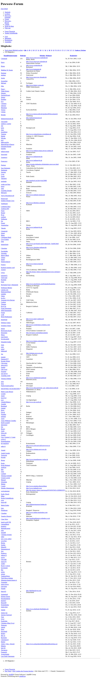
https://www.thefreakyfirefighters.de (37, 609)
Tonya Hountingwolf (7, 195)
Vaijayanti (4, 278)
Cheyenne (4, 363)
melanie (3, 416)
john (2, 530)
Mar (2, 469)
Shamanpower (5, 549)
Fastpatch (4, 652)
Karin (3, 463)
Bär (2, 570)
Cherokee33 (5, 640)
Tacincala (4, 455)
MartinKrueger (5, 528)
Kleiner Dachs (5, 596)
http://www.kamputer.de (33, 69)
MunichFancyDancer (7, 144)
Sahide (3, 610)
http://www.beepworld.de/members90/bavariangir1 (42, 114)
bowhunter (4, 568)
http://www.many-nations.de (35, 319)
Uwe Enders (5, 239)
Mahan (3, 484)
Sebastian (4, 482)
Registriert (73, 55)
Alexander (4, 121)
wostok (3, 394)
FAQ (6, 36)
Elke (2, 86)
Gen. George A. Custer (8, 437)
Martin (3, 136)
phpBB (11, 674)
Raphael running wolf (8, 267)
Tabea (3, 296)
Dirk (2, 241)
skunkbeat (4, 132)
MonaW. (3, 547)
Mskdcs (3, 646)
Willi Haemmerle (6, 310)
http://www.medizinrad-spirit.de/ (36, 378)
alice (2, 381)
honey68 (3, 502)
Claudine (4, 513)
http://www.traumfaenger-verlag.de (37, 459)
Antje (2, 431)
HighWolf (4, 320)
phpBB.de (22, 676)
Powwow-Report (8, 22)
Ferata (3, 312)
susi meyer (4, 373)
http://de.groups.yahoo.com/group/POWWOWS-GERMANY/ (45, 490)
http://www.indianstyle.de (34, 160)
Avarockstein (5, 654)
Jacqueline (4, 81)
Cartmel (3, 474)
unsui (2, 349)
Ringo (3, 66)
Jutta (2, 188)
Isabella (3, 148)
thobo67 (3, 601)
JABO (3, 564)
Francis (3, 264)
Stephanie (4, 170)
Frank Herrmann (6, 308)
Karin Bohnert (5, 465)
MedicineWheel (6, 292)
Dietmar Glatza (5, 323)
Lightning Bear (5, 206)
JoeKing (3, 467)
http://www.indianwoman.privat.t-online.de (39, 150)
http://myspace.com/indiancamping (37, 333)
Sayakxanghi (5, 339)
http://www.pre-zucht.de (33, 402)
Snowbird (4, 154)
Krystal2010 (5, 443)
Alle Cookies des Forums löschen (22, 671)
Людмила (4, 650)
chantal (3, 408)
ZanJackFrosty (5, 95)
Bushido (3, 280)
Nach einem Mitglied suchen (14, 50)
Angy (3, 418)
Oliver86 (4, 559)
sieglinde (4, 181)
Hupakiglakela (5, 598)
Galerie (7, 24)
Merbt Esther (5, 505)
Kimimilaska (5, 605)
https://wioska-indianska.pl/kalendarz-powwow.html (42, 164)
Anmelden (8, 42)
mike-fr (3, 446)
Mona (3, 335)
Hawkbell (4, 631)
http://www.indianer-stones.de (35, 195)
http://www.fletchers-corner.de (35, 203)
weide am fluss (5, 184)
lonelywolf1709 (6, 522)
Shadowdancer (5, 262)
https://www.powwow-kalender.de (37, 58)
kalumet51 (4, 275)
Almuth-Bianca (6, 402)
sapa (2, 347)
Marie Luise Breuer (7, 391)
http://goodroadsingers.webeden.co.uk (38, 518)
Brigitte (3, 115)
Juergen (3, 172)
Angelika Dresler (6, 190)
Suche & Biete (9, 26)
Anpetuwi (4, 157)
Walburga (4, 219)
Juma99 (3, 532)
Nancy (3, 89)
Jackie (3, 78)
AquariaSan (4, 225)
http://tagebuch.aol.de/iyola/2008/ (36, 180)
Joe (2, 354)
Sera (2, 383)
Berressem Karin (6, 330)
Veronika (4, 253)
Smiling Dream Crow (7, 201)
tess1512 (3, 398)
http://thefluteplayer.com (33, 590)
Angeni (3, 270)
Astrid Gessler (5, 453)
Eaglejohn (4, 621)
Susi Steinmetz (5, 168)
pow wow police (6, 539)
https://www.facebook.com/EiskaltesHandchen (40, 284)
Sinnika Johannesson (7, 488)
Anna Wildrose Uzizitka (8, 421)
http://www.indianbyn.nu (34, 488)
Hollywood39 (5, 423)
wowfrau (4, 541)
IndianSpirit (4, 244)
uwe (2, 400)
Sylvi (2, 619)
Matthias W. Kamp (7, 70)
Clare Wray (4, 519)
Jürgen (3, 97)
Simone (3, 93)
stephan (3, 75)
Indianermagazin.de (7, 119)
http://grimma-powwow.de (34, 353)
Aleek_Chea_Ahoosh (7, 644)
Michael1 (4, 193)
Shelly (3, 259)
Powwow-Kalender (8, 16)
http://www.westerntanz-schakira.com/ (38, 325)
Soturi (3, 233)
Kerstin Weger (5, 361)
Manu (3, 235)
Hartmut (3, 73)
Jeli (2, 126)
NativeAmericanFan (7, 386)
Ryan (2, 215)
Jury (2, 551)
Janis (2, 345)
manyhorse (4, 337)
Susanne (3, 371)
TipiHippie (4, 203)
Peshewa (4, 553)
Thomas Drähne (6, 378)
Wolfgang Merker (6, 288)
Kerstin (3, 457)
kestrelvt (3, 526)
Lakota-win (4, 290)
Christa (3, 112)
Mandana (4, 108)
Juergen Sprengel (6, 615)
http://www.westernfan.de (34, 65)
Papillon (3, 99)
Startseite (7, 12)
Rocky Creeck (5, 566)
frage (2, 282)
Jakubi (3, 627)
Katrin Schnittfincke (7, 498)
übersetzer (4, 425)
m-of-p (3, 298)
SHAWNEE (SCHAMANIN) (10, 389)
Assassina (4, 582)
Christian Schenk (6, 534)
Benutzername (12, 55)
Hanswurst (4, 198)
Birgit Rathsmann (6, 317)
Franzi (3, 223)
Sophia (3, 545)
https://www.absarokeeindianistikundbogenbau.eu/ (42, 644)
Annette (3, 404)
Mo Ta (3, 635)
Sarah (3, 176)
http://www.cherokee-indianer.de (36, 247)
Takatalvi (4, 178)
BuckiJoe (4, 638)
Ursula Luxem (5, 478)
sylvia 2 (3, 439)
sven (2, 500)
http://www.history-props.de (35, 85)
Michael (3, 83)
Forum (7, 19)
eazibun (3, 217)
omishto (3, 294)
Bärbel (3, 642)
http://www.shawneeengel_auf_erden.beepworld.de (42, 388)
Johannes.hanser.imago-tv (9, 580)
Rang (5, 55)
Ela (2, 427)
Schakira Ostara (6, 325)
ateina (3, 572)
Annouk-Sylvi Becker (8, 300)
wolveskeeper (5, 491)
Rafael (3, 213)
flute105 (3, 591)
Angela (3, 435)
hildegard (4, 351)
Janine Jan (4, 613)
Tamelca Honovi (6, 516)
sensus (3, 574)
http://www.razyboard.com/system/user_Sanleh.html (42, 243)
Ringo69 (3, 603)
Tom (2, 617)
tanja (2, 128)
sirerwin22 (4, 365)
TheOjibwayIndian (7, 578)
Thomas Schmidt (6, 476)
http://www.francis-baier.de (34, 264)
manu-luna (4, 607)
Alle (25, 50)
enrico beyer (5, 584)
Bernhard (4, 406)
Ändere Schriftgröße (11, 33)
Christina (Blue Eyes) (7, 623)
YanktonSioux (5, 576)
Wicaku (3, 138)
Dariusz (3, 165)
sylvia (3, 272)
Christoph (4, 58)
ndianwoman (5, 151)
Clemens (3, 103)
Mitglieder (8, 38)
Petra (2, 629)
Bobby (3, 633)
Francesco (4, 161)
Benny (3, 429)
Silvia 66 (4, 433)
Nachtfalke (4, 251)
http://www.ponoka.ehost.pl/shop (36, 486)
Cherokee (4, 248)
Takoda (3, 228)
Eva (2, 101)
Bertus (3, 543)
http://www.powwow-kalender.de (36, 61)
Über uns (7, 28)
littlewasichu (5, 142)
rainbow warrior (6, 124)
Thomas (3, 304)
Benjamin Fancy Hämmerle (9, 285)
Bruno (3, 460)
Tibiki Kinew (5, 91)
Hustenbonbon (5, 441)
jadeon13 (4, 555)
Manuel (3, 480)
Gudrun (3, 302)
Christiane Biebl (6, 237)
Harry (3, 62)
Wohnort (49, 55)
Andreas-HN (5, 209)
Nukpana (4, 625)
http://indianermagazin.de (34, 118)
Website (42, 55)
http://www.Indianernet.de (34, 156)
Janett (3, 396)
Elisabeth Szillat (6, 342)
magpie (3, 357)
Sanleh (3, 367)
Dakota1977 (5, 359)
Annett (3, 450)
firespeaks (4, 333)
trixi (2, 140)
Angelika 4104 (5, 376)
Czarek (3, 486)
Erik (2, 508)
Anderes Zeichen (80, 50)
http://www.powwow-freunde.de (36, 77)
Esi (2, 221)
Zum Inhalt (4, 9)
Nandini (3, 414)
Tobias (3, 257)
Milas (2, 496)
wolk (2, 315)
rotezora (3, 105)
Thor (2, 471)
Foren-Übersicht (10, 31)
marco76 (3, 561)
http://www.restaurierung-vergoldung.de (38, 134)
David (3, 412)
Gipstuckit (4, 231)
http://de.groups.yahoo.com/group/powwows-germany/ (43, 272)
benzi (2, 186)
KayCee (3, 306)
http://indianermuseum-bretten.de (36, 504)
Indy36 (3, 648)
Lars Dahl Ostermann (7, 656)
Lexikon (7, 14)
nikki (2, 537)
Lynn (2, 174)
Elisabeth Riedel (6, 146)
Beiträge (23, 55)
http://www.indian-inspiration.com (36, 512)
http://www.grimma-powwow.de (36, 449)
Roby (2, 410)
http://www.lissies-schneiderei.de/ (36, 341)
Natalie (3, 588)
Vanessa (3, 134)
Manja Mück (5, 255)
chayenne (4, 586)
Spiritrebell (4, 594)
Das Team (8, 671)
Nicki (2, 211)
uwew (3, 557)
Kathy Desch (5, 494)
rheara (3, 328)
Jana (2, 130)
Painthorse (4, 510)
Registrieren (8, 40)
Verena (3, 110)
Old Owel (4, 369)
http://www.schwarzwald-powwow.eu (38, 445)
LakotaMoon (5, 524)
